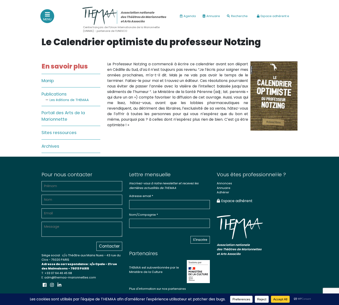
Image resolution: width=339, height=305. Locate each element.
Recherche (239, 16)
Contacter (109, 246)
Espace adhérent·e (275, 16)
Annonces (224, 183)
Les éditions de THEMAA (69, 100)
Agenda (190, 16)
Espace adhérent (237, 200)
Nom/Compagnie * (143, 215)
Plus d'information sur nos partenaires (157, 289)
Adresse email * (141, 196)
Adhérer (223, 192)
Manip (48, 81)
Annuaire (213, 16)
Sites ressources (59, 132)
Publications (54, 94)
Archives (50, 146)
